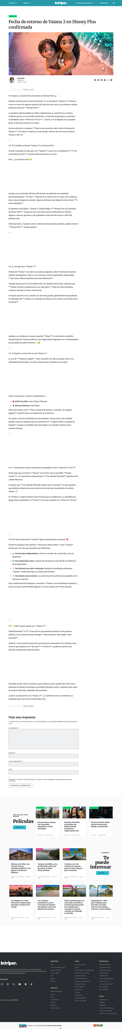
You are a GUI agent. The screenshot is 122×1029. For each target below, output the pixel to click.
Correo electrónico (16, 761)
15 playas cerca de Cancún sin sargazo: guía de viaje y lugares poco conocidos (73, 867)
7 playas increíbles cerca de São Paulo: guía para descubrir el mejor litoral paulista (47, 867)
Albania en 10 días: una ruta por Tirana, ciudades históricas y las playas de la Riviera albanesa (21, 868)
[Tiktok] (31, 984)
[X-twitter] (14, 984)
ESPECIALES (103, 961)
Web (10, 769)
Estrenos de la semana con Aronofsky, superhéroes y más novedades (47, 825)
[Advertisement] (43, 176)
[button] (113, 3)
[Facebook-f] (2, 984)
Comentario (13, 728)
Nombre (12, 753)
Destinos (12, 3)
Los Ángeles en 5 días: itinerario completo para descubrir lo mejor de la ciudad (21, 904)
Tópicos (26, 3)
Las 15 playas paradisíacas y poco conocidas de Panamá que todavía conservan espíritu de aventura (47, 905)
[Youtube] (20, 984)
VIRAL (77, 961)
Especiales (104, 3)
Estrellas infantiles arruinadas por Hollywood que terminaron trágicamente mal (72, 826)
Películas (12, 16)
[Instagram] (8, 984)
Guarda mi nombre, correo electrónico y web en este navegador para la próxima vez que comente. (40, 780)
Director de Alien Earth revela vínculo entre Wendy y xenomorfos (100, 824)
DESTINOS (54, 961)
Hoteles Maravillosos (84, 3)
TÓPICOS (54, 988)
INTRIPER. (15, 1000)
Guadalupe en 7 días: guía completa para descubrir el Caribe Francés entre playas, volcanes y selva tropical (101, 905)
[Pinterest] (25, 984)
